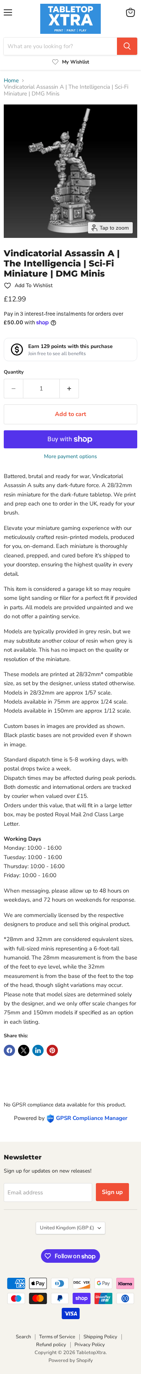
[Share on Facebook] (9, 1050)
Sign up (112, 1192)
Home (11, 80)
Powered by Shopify (71, 1360)
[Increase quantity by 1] (69, 388)
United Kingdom (67, 1227)
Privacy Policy (89, 1344)
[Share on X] (23, 1050)
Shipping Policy (100, 1336)
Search (23, 1336)
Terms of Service (57, 1336)
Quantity (14, 372)
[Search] (127, 46)
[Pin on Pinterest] (52, 1050)
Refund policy (51, 1344)
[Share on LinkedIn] (38, 1050)
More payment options (70, 457)
